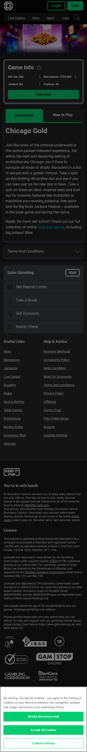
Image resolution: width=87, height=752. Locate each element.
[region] (43, 719)
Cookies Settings (43, 743)
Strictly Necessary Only (43, 716)
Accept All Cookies (43, 730)
